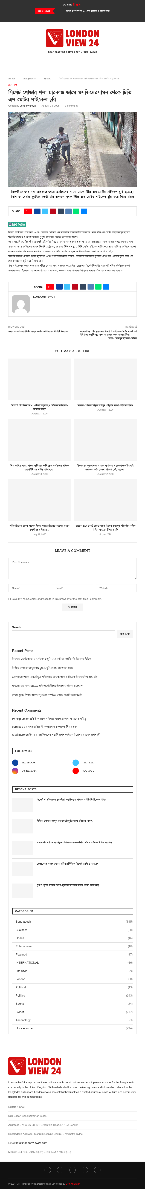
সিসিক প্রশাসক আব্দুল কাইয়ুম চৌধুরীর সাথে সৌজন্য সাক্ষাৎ (105, 405)
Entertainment (74, 946)
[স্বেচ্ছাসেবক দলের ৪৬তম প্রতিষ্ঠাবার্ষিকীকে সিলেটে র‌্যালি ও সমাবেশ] (22, 869)
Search (16, 627)
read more (18, 735)
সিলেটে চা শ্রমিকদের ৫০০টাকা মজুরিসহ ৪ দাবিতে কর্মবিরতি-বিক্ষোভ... (93, 11)
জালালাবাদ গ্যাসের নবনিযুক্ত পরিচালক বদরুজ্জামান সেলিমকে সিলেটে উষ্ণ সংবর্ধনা (54, 677)
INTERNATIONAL (74, 963)
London (74, 979)
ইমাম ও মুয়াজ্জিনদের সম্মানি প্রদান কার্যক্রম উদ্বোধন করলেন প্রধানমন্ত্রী (64, 735)
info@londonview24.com (31, 1143)
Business (74, 930)
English (77, 5)
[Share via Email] (84, 211)
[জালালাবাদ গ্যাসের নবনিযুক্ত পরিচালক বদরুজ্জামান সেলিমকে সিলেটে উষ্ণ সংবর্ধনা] (22, 848)
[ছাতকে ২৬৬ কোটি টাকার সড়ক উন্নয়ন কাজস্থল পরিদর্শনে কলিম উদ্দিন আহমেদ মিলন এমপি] (105, 500)
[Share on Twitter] (45, 211)
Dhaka (74, 938)
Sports (74, 1004)
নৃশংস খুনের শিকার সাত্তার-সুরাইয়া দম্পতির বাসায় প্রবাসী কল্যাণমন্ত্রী (47, 695)
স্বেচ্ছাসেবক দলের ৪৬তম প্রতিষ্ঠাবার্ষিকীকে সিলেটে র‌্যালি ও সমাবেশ (47, 686)
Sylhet (47, 78)
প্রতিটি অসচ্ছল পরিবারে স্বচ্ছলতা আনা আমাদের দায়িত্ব (58, 719)
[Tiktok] (82, 17)
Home (11, 78)
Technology (74, 1020)
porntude (17, 727)
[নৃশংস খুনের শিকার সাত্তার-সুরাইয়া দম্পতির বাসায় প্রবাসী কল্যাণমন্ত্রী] (22, 891)
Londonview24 (28, 106)
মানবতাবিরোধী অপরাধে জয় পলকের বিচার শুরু (52, 727)
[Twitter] (68, 17)
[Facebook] (63, 17)
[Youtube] (77, 17)
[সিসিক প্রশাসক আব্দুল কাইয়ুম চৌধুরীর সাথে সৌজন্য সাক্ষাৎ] (105, 379)
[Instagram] (72, 17)
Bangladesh (29, 78)
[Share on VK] (68, 211)
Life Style (74, 971)
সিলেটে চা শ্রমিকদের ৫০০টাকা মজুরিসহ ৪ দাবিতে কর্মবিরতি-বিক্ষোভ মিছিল (51, 659)
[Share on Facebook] (37, 211)
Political (74, 987)
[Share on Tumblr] (61, 211)
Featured (74, 955)
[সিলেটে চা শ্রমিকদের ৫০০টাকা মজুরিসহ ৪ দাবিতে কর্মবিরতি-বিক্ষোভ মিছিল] (39, 379)
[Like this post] (29, 211)
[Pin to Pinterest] (53, 211)
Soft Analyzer (73, 1183)
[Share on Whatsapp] (76, 211)
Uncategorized (74, 1028)
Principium (18, 719)
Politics (74, 996)
